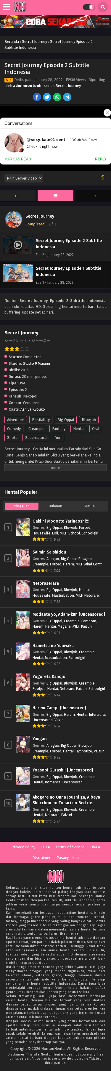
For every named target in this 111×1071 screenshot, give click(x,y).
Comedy (14, 428)
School (74, 533)
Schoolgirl (90, 533)
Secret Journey (68, 85)
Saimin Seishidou (49, 552)
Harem (68, 564)
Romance (53, 782)
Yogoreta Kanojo (49, 676)
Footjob (39, 688)
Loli (55, 533)
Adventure (15, 419)
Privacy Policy (23, 847)
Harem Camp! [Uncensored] (59, 707)
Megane (64, 626)
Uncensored (43, 720)
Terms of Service (70, 847)
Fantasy (58, 428)
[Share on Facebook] (37, 98)
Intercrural (97, 714)
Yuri (58, 437)
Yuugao (40, 738)
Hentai (78, 428)
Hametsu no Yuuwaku (53, 645)
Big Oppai (65, 419)
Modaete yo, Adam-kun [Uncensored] (69, 614)
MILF (63, 533)
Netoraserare (46, 583)
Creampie (36, 428)
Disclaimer (41, 857)
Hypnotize (83, 751)
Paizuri (86, 626)
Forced (84, 527)
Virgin (59, 720)
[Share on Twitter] (47, 98)
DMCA (95, 847)
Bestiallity (41, 419)
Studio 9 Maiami (36, 363)
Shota (12, 437)
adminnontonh (27, 85)
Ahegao (52, 558)
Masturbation (63, 595)
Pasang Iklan (68, 857)
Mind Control (94, 564)
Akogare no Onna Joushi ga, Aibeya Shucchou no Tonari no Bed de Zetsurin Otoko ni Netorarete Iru (66, 800)
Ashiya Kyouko (32, 409)
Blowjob (89, 419)
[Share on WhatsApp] (57, 98)
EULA (45, 847)
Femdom (88, 621)
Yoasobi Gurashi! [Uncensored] (63, 770)
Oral (95, 428)
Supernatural (36, 437)
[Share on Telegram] (67, 98)
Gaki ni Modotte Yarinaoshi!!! (61, 521)
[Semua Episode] (55, 196)
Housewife (41, 533)
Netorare (91, 595)
